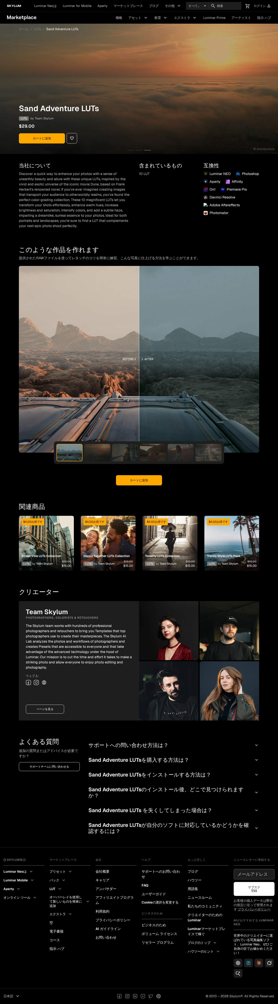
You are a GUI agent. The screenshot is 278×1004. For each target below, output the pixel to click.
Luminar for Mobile (77, 6)
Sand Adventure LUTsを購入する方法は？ (173, 760)
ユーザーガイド (154, 894)
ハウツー (195, 880)
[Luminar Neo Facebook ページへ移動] (119, 996)
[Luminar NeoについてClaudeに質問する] (259, 963)
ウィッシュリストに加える (46, 537)
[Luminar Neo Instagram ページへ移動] (127, 996)
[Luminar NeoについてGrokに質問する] (269, 963)
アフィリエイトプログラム (115, 900)
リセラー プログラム (158, 942)
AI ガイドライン (108, 929)
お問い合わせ (106, 937)
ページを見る (44, 709)
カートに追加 (42, 138)
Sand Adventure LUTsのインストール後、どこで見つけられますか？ (173, 792)
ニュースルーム (200, 897)
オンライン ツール (20, 897)
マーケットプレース (128, 6)
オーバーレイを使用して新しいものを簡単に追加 (70, 901)
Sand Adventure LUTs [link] (62, 29)
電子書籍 (56, 931)
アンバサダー (106, 889)
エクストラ (185, 18)
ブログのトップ (202, 942)
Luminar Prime (214, 18)
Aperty (103, 6)
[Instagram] (36, 682)
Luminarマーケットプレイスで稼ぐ (206, 931)
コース (55, 940)
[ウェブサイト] (44, 682)
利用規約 (102, 911)
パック (58, 880)
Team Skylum (44, 118)
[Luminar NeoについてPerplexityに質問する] (248, 963)
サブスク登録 (254, 889)
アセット (138, 18)
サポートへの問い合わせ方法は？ (173, 745)
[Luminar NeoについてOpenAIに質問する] (238, 963)
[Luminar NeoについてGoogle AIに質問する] (238, 973)
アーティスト (241, 18)
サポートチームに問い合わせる (49, 766)
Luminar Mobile (19, 880)
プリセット (61, 871)
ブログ (154, 6)
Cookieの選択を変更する (160, 902)
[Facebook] (28, 682)
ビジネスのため (154, 925)
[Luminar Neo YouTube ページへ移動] (143, 996)
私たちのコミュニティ (205, 906)
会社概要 (102, 871)
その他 (173, 6)
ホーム (24, 29)
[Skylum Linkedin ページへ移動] (135, 996)
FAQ (145, 885)
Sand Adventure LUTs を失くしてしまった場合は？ (173, 810)
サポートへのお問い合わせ (161, 874)
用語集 (193, 889)
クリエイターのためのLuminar (205, 917)
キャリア (102, 880)
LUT (56, 889)
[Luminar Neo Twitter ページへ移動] (151, 996)
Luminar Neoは (45, 6)
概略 (119, 18)
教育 (161, 18)
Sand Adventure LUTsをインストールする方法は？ (173, 774)
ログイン (262, 6)
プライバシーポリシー (113, 920)
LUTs (37, 29)
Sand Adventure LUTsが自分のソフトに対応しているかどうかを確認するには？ (173, 828)
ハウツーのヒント (204, 951)
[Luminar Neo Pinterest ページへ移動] (158, 996)
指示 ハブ (264, 18)
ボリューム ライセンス (159, 933)
